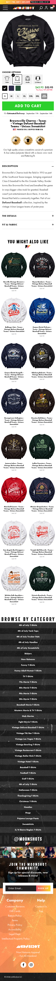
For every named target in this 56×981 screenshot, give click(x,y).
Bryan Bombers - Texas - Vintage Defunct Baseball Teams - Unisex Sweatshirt (42, 285)
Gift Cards (14, 911)
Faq (41, 911)
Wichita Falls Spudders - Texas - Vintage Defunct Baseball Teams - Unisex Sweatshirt (14, 599)
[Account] (46, 10)
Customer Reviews (15, 906)
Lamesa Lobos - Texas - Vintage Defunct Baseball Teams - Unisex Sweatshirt (14, 466)
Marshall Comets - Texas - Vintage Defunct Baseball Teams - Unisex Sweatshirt (14, 509)
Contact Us (41, 906)
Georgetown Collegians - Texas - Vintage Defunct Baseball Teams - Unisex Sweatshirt (14, 422)
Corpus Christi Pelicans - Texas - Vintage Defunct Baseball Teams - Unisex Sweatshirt (42, 331)
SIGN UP (43, 888)
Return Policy (15, 915)
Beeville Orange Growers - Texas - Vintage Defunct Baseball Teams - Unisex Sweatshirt (14, 286)
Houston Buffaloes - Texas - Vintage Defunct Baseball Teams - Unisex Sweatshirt (42, 421)
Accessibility (14, 929)
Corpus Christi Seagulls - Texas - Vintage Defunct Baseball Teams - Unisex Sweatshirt (14, 376)
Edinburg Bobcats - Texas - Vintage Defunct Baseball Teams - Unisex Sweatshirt (42, 375)
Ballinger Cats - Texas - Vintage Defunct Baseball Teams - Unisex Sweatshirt (14, 330)
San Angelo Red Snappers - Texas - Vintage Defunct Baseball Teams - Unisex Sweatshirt (14, 554)
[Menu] (5, 7)
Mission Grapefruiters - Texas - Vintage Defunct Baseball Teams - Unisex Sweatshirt (42, 509)
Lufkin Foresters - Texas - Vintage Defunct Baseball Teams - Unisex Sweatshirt (42, 466)
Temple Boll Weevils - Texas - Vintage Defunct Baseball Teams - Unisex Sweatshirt (42, 553)
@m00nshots (28, 839)
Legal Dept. (15, 934)
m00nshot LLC (16, 977)
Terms (15, 920)
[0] (51, 8)
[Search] (41, 7)
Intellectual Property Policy (16, 938)
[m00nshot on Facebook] (23, 964)
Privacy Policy (15, 925)
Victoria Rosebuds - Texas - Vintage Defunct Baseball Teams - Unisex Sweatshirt (42, 598)
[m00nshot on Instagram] (5, 852)
